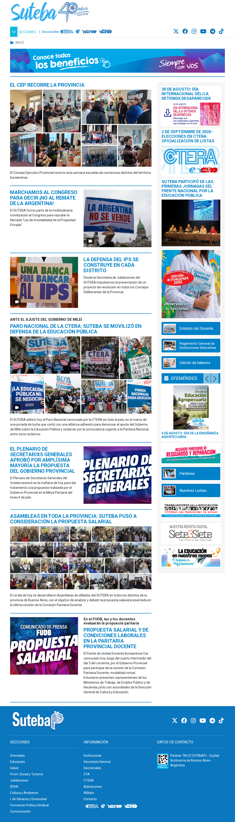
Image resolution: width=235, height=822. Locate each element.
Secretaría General (97, 762)
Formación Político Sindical (29, 805)
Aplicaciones (93, 786)
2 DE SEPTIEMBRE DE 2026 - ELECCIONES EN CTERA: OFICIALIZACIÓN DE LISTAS (188, 136)
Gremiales (17, 755)
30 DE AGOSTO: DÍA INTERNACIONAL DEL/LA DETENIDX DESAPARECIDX (186, 94)
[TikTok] (221, 31)
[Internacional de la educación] (78, 31)
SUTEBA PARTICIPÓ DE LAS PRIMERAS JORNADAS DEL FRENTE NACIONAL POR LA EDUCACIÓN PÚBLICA (187, 188)
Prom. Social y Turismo (26, 774)
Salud (14, 768)
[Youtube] (204, 31)
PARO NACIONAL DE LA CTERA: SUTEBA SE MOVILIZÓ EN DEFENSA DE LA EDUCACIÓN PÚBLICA (75, 329)
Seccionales (50, 32)
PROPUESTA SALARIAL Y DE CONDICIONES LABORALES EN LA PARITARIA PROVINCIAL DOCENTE (116, 638)
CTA (87, 774)
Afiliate (89, 793)
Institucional (92, 755)
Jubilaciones (19, 780)
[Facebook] (185, 31)
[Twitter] (176, 31)
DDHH (14, 786)
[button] (23, 31)
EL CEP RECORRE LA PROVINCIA (47, 85)
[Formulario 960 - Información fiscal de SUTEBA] (162, 761)
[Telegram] (213, 31)
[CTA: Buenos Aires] (105, 31)
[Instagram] (195, 31)
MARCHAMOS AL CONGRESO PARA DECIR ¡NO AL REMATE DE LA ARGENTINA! (43, 197)
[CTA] (89, 31)
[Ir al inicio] (50, 11)
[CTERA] (67, 31)
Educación (17, 762)
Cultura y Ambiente (24, 793)
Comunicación (20, 811)
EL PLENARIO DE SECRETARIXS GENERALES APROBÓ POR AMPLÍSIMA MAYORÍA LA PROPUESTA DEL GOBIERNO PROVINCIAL (42, 460)
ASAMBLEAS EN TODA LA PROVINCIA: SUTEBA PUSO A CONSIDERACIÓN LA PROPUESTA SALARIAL (73, 518)
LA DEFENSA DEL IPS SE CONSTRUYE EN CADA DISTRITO (111, 265)
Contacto (90, 799)
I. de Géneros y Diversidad (28, 799)
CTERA (89, 780)
